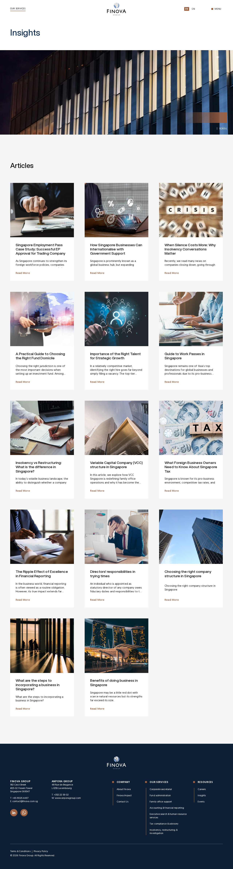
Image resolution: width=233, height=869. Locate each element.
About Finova (124, 789)
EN (186, 9)
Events (201, 802)
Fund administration (160, 795)
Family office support (161, 802)
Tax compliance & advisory (164, 824)
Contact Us (122, 802)
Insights (202, 795)
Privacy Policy (41, 851)
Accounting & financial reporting (167, 808)
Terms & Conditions (20, 851)
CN (193, 9)
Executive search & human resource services (168, 816)
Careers (202, 789)
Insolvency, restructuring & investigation (163, 832)
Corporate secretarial (161, 789)
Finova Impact (124, 795)
